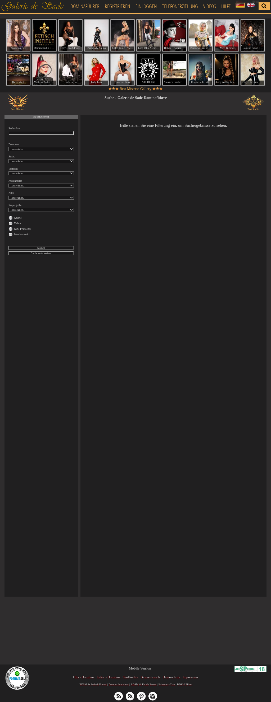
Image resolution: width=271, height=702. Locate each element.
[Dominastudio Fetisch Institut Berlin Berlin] (44, 35)
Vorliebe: (13, 168)
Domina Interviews (119, 684)
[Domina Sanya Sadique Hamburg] (252, 35)
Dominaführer (85, 6)
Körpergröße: (15, 205)
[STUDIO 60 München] (148, 69)
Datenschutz (171, 677)
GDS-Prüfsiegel (22, 228)
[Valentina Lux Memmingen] (18, 35)
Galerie (17, 217)
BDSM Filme (184, 684)
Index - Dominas (108, 677)
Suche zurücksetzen (41, 253)
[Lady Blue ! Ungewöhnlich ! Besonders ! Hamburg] (148, 35)
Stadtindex (130, 677)
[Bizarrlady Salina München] (96, 35)
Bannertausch (150, 677)
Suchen (41, 247)
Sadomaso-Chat (166, 684)
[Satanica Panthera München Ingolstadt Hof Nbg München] (174, 69)
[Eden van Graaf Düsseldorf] (122, 69)
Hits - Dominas (83, 677)
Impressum (190, 677)
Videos (209, 6)
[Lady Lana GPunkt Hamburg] (70, 35)
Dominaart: (14, 144)
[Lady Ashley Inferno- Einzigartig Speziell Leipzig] (226, 69)
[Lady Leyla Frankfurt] (70, 69)
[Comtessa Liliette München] (200, 69)
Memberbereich (22, 234)
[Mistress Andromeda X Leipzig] (44, 69)
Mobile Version (140, 668)
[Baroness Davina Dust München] (200, 35)
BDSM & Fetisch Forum (92, 684)
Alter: (11, 192)
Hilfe (226, 6)
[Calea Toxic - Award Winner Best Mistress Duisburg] (122, 35)
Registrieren (117, 6)
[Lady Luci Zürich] (96, 69)
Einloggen (146, 6)
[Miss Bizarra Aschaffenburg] (226, 35)
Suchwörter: (14, 128)
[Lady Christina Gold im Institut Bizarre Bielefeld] (252, 69)
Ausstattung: (15, 180)
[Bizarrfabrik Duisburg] (18, 69)
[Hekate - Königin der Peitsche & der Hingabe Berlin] (174, 35)
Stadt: (11, 156)
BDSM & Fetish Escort (143, 684)
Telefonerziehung (180, 6)
